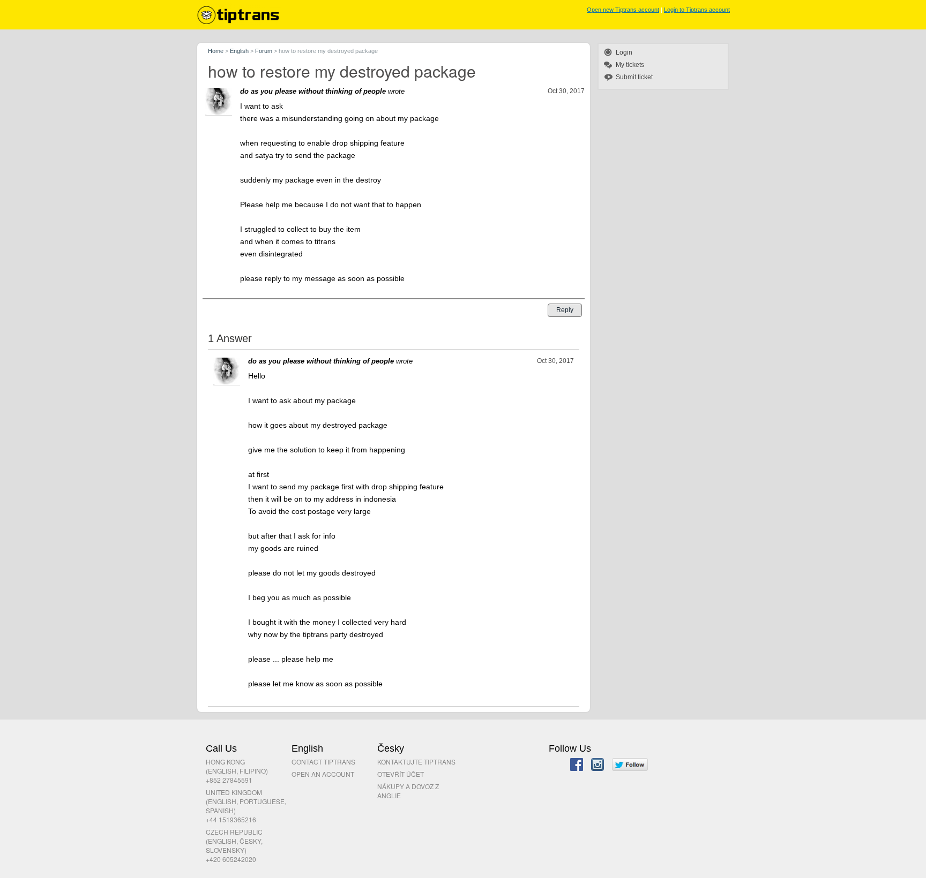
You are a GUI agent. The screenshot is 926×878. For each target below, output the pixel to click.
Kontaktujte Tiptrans (416, 761)
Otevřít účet (400, 773)
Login (624, 52)
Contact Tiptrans (323, 761)
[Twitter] (630, 765)
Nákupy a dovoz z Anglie (408, 791)
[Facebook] (576, 765)
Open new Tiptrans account (623, 9)
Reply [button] (564, 310)
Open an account (323, 773)
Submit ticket (634, 77)
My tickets (630, 65)
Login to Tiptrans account (697, 9)
